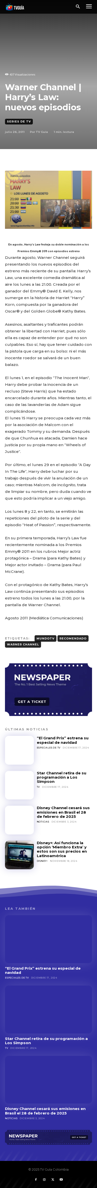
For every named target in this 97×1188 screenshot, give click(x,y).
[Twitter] (53, 1180)
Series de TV (19, 121)
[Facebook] (36, 1180)
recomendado (73, 638)
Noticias (43, 821)
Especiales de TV (49, 747)
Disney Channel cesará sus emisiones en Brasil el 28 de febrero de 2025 (63, 812)
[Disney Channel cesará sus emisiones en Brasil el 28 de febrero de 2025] (19, 820)
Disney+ (42, 861)
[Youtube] (61, 1180)
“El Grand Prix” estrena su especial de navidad (63, 740)
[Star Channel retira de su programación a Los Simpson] (19, 785)
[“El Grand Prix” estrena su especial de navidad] (19, 750)
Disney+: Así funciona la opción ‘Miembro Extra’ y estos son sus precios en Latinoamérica (62, 849)
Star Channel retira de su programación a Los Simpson (61, 777)
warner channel (23, 644)
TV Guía (42, 132)
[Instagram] (44, 1180)
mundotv (45, 638)
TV (38, 787)
